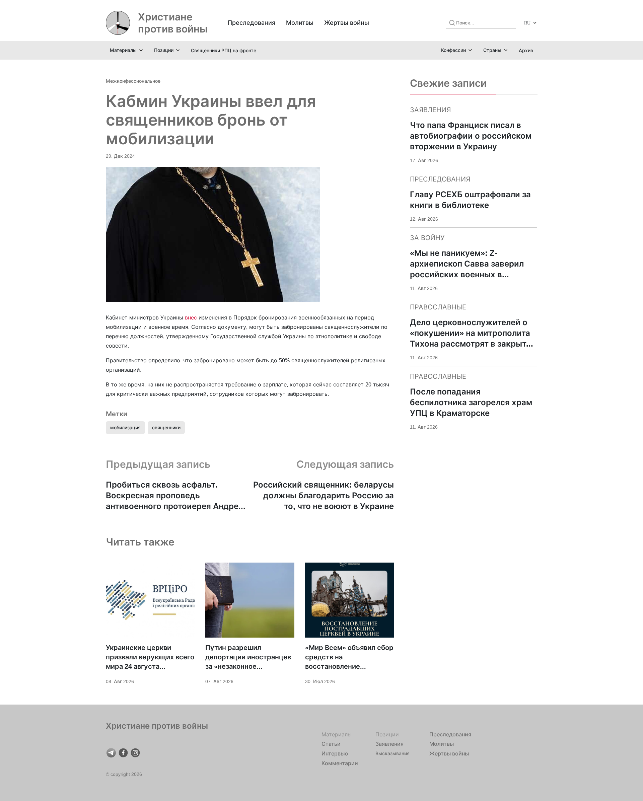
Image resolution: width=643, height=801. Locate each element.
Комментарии (340, 763)
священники (166, 427)
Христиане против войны (173, 23)
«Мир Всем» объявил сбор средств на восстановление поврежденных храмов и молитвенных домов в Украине (349, 657)
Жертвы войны (346, 22)
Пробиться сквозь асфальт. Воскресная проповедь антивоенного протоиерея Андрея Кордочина (174, 496)
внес (192, 317)
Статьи (331, 743)
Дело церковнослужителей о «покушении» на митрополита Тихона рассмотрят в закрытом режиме (473, 333)
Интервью (335, 753)
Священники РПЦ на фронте (223, 50)
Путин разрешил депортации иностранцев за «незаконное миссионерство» (248, 657)
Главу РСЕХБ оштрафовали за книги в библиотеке (470, 200)
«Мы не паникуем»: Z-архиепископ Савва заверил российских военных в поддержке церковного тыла (468, 264)
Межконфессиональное (133, 81)
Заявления (389, 743)
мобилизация (125, 427)
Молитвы (299, 22)
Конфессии (453, 50)
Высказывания (392, 753)
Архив (526, 50)
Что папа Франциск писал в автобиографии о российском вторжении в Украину (470, 135)
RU (527, 22)
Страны (492, 50)
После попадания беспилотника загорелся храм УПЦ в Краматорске (471, 402)
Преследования (251, 22)
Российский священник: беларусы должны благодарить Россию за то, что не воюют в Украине (323, 495)
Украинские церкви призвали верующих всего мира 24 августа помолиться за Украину (150, 657)
